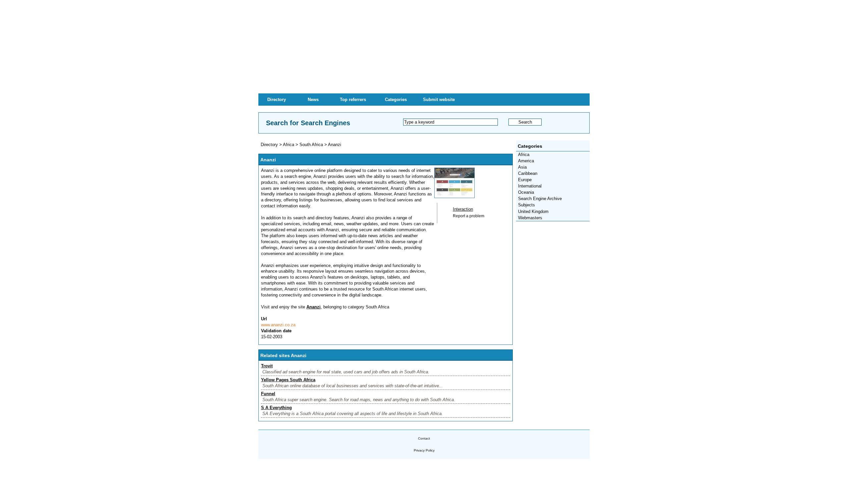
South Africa (311, 144)
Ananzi (334, 144)
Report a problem (468, 216)
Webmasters (530, 217)
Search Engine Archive (540, 198)
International (530, 186)
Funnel (268, 393)
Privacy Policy (424, 450)
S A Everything (276, 407)
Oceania (526, 192)
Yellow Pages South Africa (288, 379)
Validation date (276, 330)
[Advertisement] (424, 46)
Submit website (439, 99)
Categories (396, 99)
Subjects (526, 204)
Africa (523, 154)
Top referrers (353, 99)
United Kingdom (533, 211)
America (526, 160)
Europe (525, 179)
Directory (276, 99)
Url (264, 318)
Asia (522, 167)
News (313, 99)
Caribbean (527, 173)
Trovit (267, 365)
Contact (424, 438)
